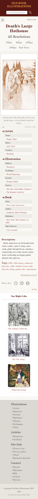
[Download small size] (3, 127)
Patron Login (31, 19)
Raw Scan (24, 47)
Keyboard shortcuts (21, 458)
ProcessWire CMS (23, 495)
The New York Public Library (18, 189)
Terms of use (18, 448)
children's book (21, 266)
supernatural (31, 269)
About (16, 454)
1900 (7, 222)
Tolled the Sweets (19, 389)
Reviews (17, 479)
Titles (15, 427)
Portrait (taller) (12, 181)
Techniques (18, 424)
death (30, 266)
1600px (12, 47)
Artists (16, 408)
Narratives (11, 166)
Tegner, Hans (12, 139)
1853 (8, 146)
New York (10, 219)
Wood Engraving (13, 174)
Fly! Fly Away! (19, 359)
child (12, 266)
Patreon (16, 467)
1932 (13, 146)
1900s (10, 263)
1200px (29, 42)
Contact (16, 476)
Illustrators (18, 436)
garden (18, 269)
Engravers (17, 411)
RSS (15, 473)
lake (23, 269)
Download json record (28, 275)
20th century (18, 263)
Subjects (17, 420)
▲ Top (33, 289)
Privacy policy (19, 451)
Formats (16, 414)
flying (12, 269)
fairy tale (5, 269)
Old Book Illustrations (20, 488)
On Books (17, 439)
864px (19, 42)
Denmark (10, 153)
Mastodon (17, 470)
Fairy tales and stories (15, 205)
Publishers (17, 417)
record (13, 230)
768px (9, 42)
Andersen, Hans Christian (17, 212)
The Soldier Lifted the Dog (19, 328)
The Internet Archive (14, 192)
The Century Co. (22, 219)
